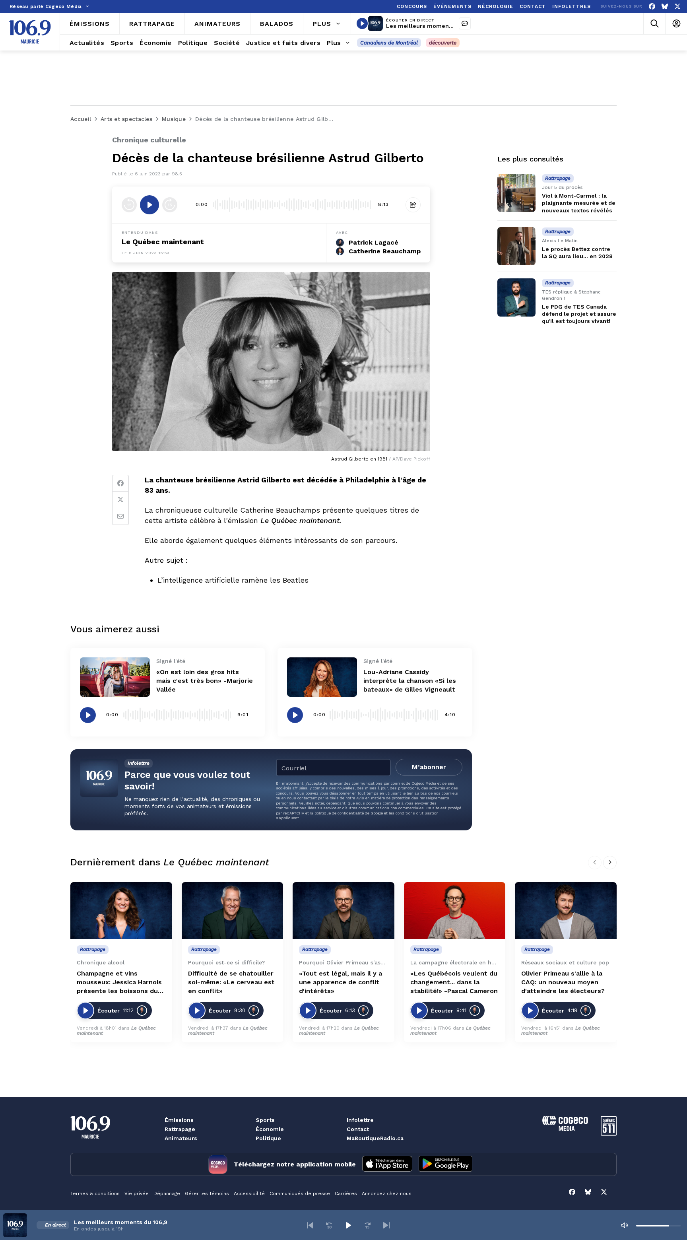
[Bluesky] (665, 6)
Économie (270, 1129)
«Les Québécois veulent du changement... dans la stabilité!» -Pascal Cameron (454, 982)
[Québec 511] (609, 1133)
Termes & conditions (95, 1193)
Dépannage (166, 1193)
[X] (677, 6)
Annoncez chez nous (386, 1193)
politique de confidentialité (339, 813)
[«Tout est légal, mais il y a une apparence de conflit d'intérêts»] (343, 910)
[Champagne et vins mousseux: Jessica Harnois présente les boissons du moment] (121, 910)
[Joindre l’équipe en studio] (465, 23)
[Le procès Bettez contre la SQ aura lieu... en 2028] (516, 246)
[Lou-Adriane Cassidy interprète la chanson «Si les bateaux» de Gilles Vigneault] (322, 677)
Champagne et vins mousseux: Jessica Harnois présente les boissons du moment (119, 982)
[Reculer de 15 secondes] (129, 204)
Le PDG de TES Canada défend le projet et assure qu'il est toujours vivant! (579, 313)
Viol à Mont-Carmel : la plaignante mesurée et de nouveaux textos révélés (578, 202)
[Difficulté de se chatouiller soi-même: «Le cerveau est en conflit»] (232, 910)
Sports (265, 1120)
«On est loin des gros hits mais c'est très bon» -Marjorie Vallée (204, 680)
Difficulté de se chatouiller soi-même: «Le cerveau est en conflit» (231, 982)
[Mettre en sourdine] (624, 1225)
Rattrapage (180, 1129)
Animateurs (181, 1138)
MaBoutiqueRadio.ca (375, 1138)
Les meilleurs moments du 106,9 (432, 26)
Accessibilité (249, 1193)
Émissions (179, 1120)
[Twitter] (120, 500)
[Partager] (413, 204)
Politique (268, 1138)
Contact (358, 1129)
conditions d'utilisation (417, 813)
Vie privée (136, 1193)
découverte (442, 43)
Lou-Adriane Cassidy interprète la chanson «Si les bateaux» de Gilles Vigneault (409, 680)
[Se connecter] (676, 24)
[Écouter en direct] (362, 23)
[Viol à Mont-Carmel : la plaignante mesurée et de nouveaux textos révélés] (516, 193)
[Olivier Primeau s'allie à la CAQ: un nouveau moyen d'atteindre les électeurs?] (566, 910)
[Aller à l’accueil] (30, 32)
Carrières (346, 1193)
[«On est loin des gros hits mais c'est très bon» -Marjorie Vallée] (115, 677)
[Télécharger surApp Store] (387, 1164)
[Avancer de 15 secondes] (169, 204)
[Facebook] (652, 6)
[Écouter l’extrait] (149, 204)
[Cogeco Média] (565, 1129)
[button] (310, 1225)
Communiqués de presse (300, 1193)
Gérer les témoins (207, 1193)
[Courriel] (120, 516)
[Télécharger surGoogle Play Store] (445, 1164)
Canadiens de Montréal (389, 43)
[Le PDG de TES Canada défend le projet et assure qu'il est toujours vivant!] (516, 297)
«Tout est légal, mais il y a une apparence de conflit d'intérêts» (340, 982)
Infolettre (360, 1120)
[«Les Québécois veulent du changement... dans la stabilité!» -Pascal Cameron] (455, 910)
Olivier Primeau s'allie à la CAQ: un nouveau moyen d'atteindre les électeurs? (563, 982)
